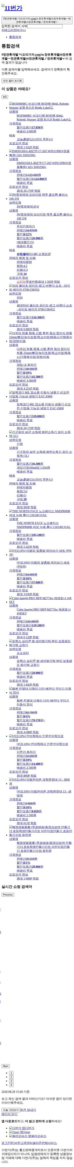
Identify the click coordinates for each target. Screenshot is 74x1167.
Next (5, 1066)
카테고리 (8, 30)
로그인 (6, 1143)
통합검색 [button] (15, 37)
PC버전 (15, 1143)
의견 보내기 (28, 1109)
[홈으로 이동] (12, 8)
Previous (8, 894)
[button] (44, 26)
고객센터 (26, 1143)
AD (4, 97)
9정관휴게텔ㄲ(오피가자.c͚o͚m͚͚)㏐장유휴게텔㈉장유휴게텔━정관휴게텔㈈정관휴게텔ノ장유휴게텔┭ (37, 20)
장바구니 (20, 30)
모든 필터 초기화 (12, 80)
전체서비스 (49, 1143)
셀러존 (37, 1143)
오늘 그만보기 (11, 1110)
